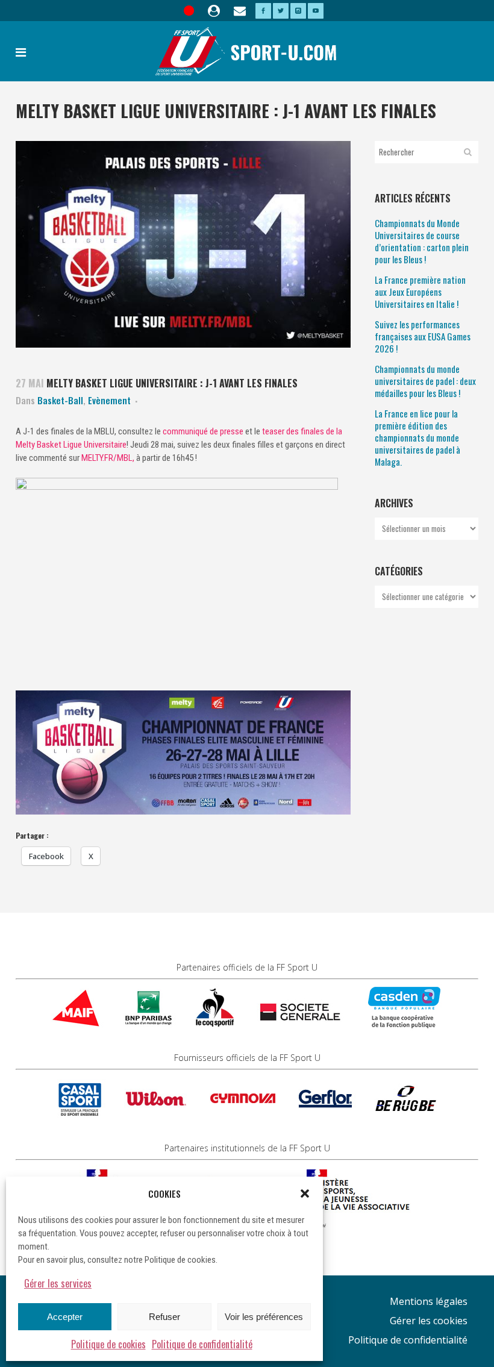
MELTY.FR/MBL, (108, 457)
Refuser (164, 1317)
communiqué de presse (203, 431)
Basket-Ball (60, 400)
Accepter (65, 1317)
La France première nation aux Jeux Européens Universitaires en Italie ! (420, 291)
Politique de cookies (108, 1344)
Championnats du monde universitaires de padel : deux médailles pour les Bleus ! (425, 380)
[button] (305, 1193)
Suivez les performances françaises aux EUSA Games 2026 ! (423, 336)
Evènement (109, 400)
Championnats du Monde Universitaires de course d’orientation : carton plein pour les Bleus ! (422, 241)
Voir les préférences (264, 1317)
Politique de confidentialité (202, 1344)
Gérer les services (58, 1283)
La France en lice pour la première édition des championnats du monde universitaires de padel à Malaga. (417, 437)
